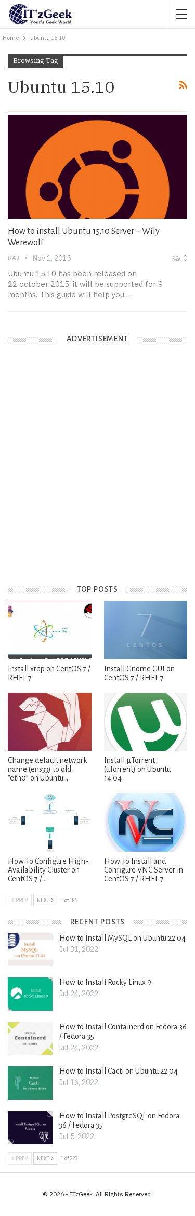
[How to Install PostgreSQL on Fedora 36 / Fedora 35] (30, 1127)
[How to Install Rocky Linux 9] (30, 994)
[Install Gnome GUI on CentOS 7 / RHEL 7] (146, 630)
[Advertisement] (97, 472)
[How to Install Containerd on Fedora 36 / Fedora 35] (30, 1038)
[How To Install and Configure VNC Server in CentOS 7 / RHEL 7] (146, 822)
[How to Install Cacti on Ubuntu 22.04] (30, 1083)
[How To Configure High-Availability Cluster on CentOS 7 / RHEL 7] (50, 822)
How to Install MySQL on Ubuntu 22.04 (122, 938)
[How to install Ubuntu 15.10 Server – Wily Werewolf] (97, 167)
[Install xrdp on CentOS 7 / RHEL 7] (50, 630)
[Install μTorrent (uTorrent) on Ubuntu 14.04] (146, 722)
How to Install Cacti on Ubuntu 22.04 (118, 1071)
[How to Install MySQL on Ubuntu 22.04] (30, 950)
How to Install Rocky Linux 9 (105, 982)
